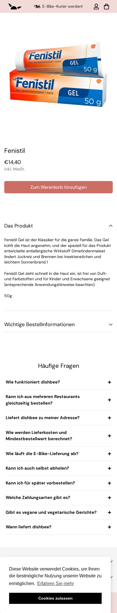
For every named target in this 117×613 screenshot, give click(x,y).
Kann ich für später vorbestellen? (40, 483)
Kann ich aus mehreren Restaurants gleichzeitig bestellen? (43, 400)
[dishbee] (15, 6)
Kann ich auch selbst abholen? (37, 468)
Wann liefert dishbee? (28, 527)
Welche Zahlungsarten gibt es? (38, 497)
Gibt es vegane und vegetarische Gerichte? (51, 512)
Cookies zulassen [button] (55, 598)
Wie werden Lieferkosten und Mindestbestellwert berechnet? (39, 436)
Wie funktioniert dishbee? (33, 382)
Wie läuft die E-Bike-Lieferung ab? (42, 453)
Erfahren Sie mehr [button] (55, 583)
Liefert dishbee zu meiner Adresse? (43, 418)
